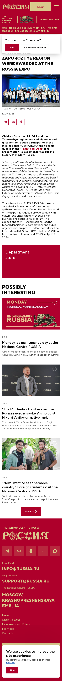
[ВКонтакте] (13, 122)
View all (29, 511)
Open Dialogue (11, 619)
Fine (12, 670)
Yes (12, 47)
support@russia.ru (26, 581)
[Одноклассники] (21, 122)
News (5, 615)
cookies (10, 662)
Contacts (7, 633)
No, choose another (34, 47)
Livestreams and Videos (16, 624)
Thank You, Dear (31, 148)
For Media (8, 628)
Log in (40, 6)
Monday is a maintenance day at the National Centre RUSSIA (30, 344)
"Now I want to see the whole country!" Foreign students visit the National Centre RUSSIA (30, 487)
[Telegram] (5, 122)
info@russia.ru (20, 568)
